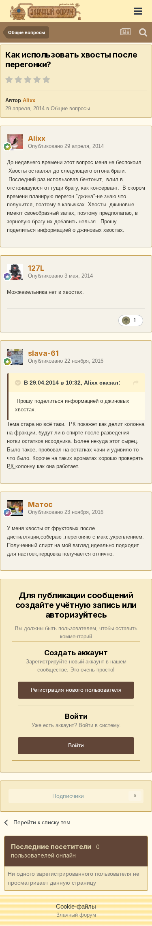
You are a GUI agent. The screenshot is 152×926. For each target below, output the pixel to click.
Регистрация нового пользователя (76, 689)
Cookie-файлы (76, 906)
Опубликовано (66, 146)
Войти (76, 745)
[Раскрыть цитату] (18, 382)
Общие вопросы (70, 108)
